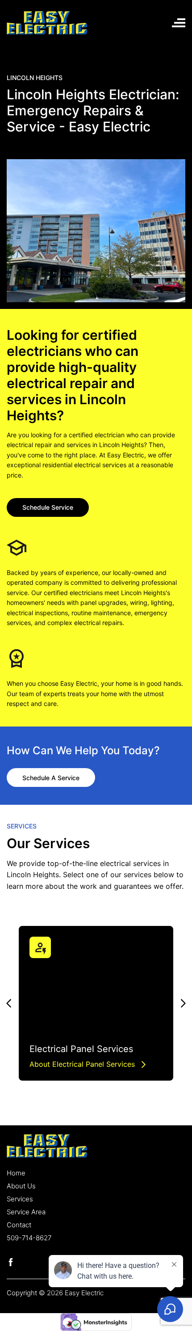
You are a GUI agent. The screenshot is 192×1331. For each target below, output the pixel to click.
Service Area (26, 1212)
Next (183, 1003)
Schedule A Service (50, 778)
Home (16, 1173)
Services (20, 1199)
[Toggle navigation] (178, 23)
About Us (21, 1186)
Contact (19, 1225)
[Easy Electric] (47, 21)
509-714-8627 (29, 1238)
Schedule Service (47, 507)
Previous (8, 1003)
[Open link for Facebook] (11, 1261)
